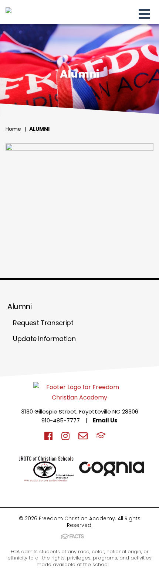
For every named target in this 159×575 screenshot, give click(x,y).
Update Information (44, 338)
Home (13, 129)
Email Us (105, 420)
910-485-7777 (60, 420)
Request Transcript (43, 322)
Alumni (39, 129)
